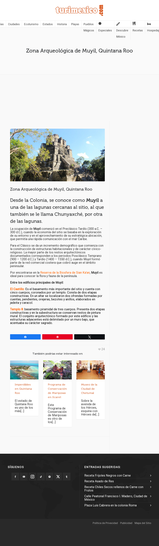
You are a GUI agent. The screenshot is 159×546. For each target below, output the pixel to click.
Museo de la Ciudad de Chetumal (89, 389)
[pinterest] (49, 476)
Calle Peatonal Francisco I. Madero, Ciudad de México (115, 497)
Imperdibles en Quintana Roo (23, 389)
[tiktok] (41, 476)
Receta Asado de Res (99, 481)
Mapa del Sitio (143, 523)
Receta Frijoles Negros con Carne (107, 475)
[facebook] (15, 476)
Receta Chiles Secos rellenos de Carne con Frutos (113, 488)
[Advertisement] (79, 98)
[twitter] (58, 476)
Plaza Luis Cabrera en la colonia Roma (110, 505)
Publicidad (126, 523)
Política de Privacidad (105, 523)
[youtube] (24, 476)
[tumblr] (66, 476)
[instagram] (32, 476)
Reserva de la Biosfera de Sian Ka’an (65, 272)
